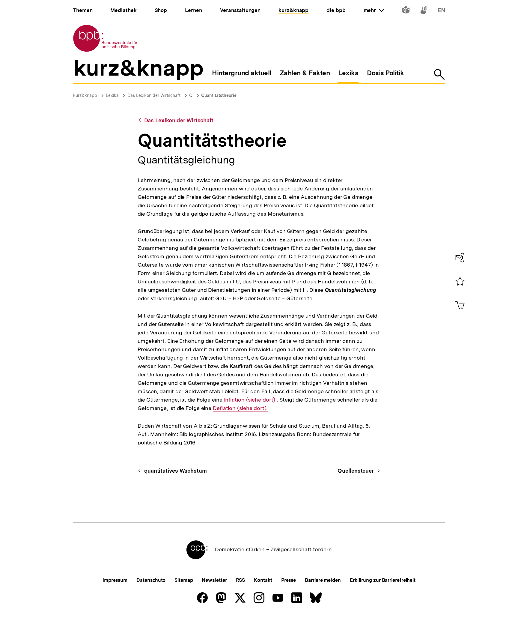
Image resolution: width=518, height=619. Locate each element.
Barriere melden (323, 580)
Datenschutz (150, 580)
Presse (288, 580)
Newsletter (214, 580)
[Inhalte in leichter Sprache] (405, 11)
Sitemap (183, 580)
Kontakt (263, 580)
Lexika (112, 95)
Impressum (115, 580)
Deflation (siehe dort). (240, 408)
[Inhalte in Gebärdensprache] (423, 11)
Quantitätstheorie (219, 95)
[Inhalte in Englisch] (441, 11)
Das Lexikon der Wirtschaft (153, 95)
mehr (374, 10)
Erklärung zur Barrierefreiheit (382, 580)
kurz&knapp (85, 95)
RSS (240, 580)
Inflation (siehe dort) (249, 399)
